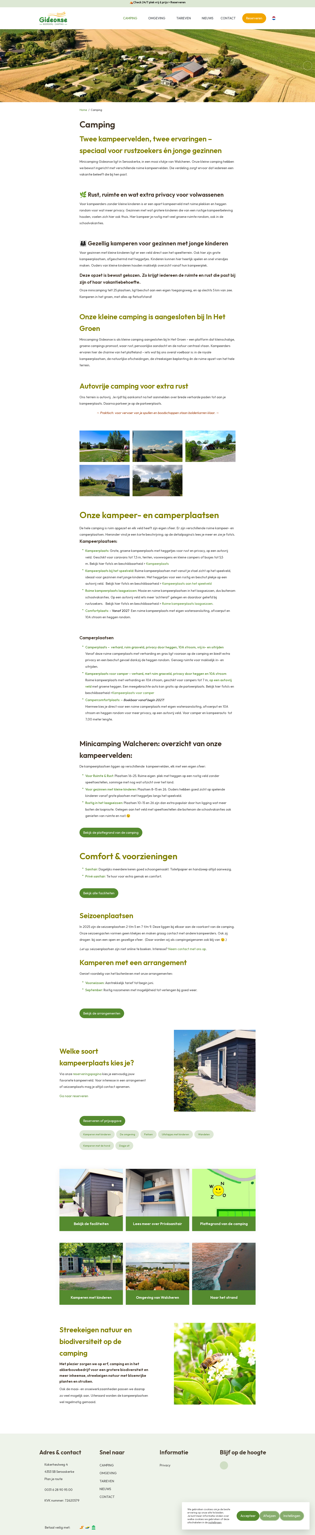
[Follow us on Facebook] (224, 1465)
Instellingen (291, 1516)
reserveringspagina (87, 1074)
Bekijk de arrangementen (101, 1013)
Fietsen (148, 1134)
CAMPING (130, 18)
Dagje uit (124, 1145)
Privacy (165, 1465)
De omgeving (127, 1134)
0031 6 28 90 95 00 (58, 1490)
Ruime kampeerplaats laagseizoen (187, 603)
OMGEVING (156, 18)
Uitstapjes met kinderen (175, 1134)
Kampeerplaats (157, 564)
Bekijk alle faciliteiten (98, 893)
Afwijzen (269, 1516)
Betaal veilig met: (57, 1527)
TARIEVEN (183, 18)
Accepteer (248, 1516)
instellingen (214, 1522)
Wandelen (204, 1134)
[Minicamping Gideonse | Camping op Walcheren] (53, 18)
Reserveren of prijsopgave (102, 1121)
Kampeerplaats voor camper (133, 693)
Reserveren (254, 18)
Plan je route (53, 1479)
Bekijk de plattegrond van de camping (111, 832)
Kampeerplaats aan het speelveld (187, 583)
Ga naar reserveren (73, 1096)
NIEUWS (207, 18)
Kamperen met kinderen (97, 1134)
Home (83, 110)
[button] (141, 18)
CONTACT (228, 18)
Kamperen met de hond (96, 1145)
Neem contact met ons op (187, 949)
